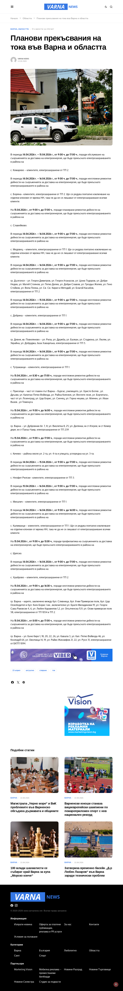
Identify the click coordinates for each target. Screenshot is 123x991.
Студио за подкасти (50, 981)
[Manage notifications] (116, 984)
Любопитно (70, 950)
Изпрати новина (23, 924)
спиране (43, 670)
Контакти (94, 924)
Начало (14, 18)
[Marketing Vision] (87, 713)
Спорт (42, 955)
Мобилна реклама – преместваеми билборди (50, 973)
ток (53, 670)
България (44, 950)
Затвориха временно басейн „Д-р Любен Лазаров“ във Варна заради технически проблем (88, 871)
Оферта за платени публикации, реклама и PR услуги (50, 928)
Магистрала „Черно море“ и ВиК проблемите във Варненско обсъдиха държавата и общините (34, 807)
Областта (27, 18)
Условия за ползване (26, 936)
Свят (17, 955)
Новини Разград (73, 969)
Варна (13, 29)
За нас (67, 924)
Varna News (23, 59)
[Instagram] (16, 905)
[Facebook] (11, 905)
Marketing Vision (23, 969)
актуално (30, 670)
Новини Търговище (100, 969)
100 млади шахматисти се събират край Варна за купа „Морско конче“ (30, 871)
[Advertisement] (34, 720)
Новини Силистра (24, 981)
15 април (16, 670)
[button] (12, 7)
